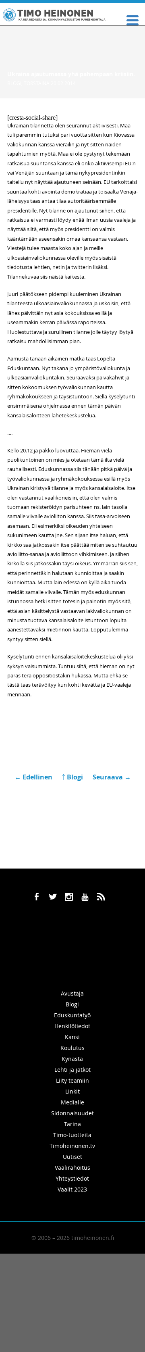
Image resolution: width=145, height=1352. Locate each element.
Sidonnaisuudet (72, 1113)
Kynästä (72, 1058)
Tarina (72, 1124)
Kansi (72, 1037)
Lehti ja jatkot (72, 1069)
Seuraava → (112, 777)
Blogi (14, 83)
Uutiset (72, 1156)
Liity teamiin (72, 1080)
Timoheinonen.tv (72, 1146)
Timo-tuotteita (72, 1135)
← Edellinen (34, 777)
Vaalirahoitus (72, 1167)
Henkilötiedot (72, 1026)
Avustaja (72, 993)
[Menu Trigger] (132, 19)
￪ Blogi (72, 777)
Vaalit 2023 (72, 1189)
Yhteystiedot (72, 1178)
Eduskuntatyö (72, 1015)
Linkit (72, 1091)
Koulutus (72, 1048)
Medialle (72, 1102)
